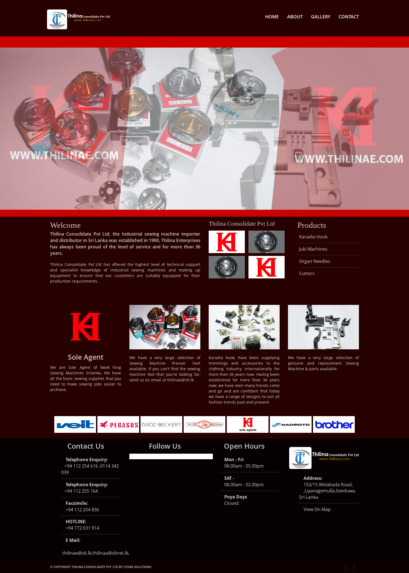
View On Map (316, 509)
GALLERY (320, 17)
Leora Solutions (137, 567)
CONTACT (349, 17)
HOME (272, 17)
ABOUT (295, 17)
